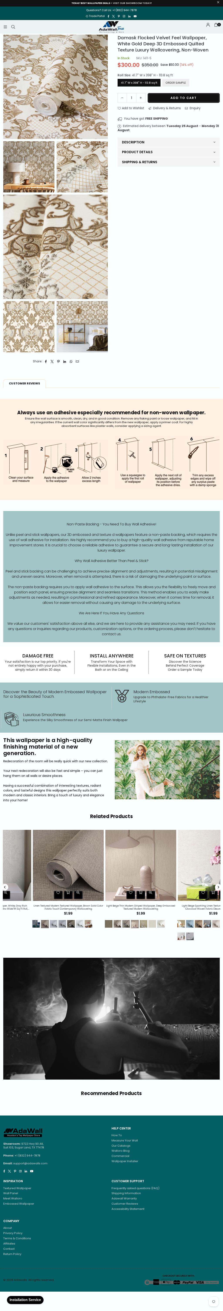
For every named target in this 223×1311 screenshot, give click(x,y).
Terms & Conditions (17, 1238)
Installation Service (25, 1300)
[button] (216, 27)
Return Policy (12, 1254)
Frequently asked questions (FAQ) (135, 1188)
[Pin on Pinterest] (58, 361)
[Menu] (5, 27)
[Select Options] (39, 895)
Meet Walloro (12, 1198)
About (7, 1228)
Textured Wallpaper (17, 1188)
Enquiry (195, 108)
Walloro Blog (121, 1151)
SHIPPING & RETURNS (139, 162)
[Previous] (5, 887)
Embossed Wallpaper (18, 1204)
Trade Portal (96, 16)
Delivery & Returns (166, 108)
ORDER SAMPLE (176, 83)
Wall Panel (10, 1193)
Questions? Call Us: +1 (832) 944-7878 (111, 10)
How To (117, 1135)
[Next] (218, 887)
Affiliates (9, 1243)
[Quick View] (49, 895)
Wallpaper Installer (125, 1161)
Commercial (120, 1156)
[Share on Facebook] (45, 361)
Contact (9, 1249)
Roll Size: (145, 75)
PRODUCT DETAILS (137, 152)
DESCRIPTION (133, 142)
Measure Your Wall (125, 1140)
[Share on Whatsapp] (71, 361)
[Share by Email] (77, 361)
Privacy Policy (12, 1233)
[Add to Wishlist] (29, 895)
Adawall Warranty (124, 1198)
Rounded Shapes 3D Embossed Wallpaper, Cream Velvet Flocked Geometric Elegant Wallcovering (39, 907)
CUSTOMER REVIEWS (24, 383)
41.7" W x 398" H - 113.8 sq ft (139, 83)
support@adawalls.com (30, 1163)
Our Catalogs (121, 1146)
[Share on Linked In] (64, 361)
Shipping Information (126, 1193)
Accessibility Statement (128, 1209)
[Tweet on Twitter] (52, 361)
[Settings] (208, 27)
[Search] (13, 27)
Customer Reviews (125, 1204)
